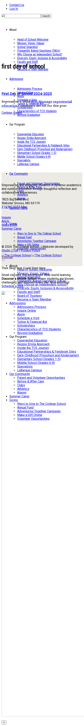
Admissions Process (29, 89)
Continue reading (12, 113)
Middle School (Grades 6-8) (34, 156)
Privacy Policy (30, 250)
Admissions (16, 79)
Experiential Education (30, 134)
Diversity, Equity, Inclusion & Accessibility (42, 58)
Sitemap (7, 257)
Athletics (22, 195)
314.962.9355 (11, 207)
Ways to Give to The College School (39, 233)
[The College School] (16, 255)
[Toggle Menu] (3, 260)
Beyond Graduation (28, 115)
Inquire (6, 217)
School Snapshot (27, 47)
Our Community (18, 174)
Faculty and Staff (27, 62)
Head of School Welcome (32, 39)
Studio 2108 (10, 250)
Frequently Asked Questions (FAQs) (38, 51)
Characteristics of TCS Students (37, 111)
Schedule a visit (12, 286)
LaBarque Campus (28, 164)
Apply (20, 96)
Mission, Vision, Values (30, 43)
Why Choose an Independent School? (39, 54)
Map (24, 207)
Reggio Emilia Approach (31, 138)
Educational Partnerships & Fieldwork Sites (43, 145)
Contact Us (16, 5)
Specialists (23, 160)
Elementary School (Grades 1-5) (36, 153)
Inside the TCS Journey (31, 142)
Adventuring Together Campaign (36, 241)
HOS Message (41, 101)
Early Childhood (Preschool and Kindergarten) (44, 149)
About (13, 266)
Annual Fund (24, 237)
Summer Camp (11, 228)
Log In (13, 9)
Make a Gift (9, 225)
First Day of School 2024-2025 (27, 94)
